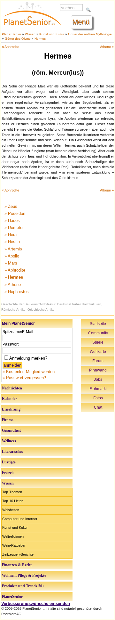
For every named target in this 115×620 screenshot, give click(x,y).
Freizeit (8, 472)
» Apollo (11, 256)
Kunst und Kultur (51, 34)
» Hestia (12, 241)
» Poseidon (14, 213)
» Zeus (10, 206)
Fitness (7, 420)
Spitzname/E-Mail (18, 332)
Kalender (9, 398)
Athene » (107, 47)
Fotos (98, 398)
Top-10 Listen (12, 501)
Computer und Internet (19, 519)
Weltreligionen (13, 536)
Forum (97, 361)
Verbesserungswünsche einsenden (35, 603)
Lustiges (9, 462)
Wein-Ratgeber (14, 545)
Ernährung (11, 409)
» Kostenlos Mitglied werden (29, 371)
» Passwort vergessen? (24, 377)
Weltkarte (98, 351)
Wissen (30, 34)
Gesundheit (11, 430)
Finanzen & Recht (17, 565)
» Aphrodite (14, 270)
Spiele (97, 342)
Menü (80, 22)
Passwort (11, 344)
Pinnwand (98, 370)
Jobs (98, 379)
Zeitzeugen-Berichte (18, 554)
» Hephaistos (16, 291)
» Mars (10, 263)
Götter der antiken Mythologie (90, 34)
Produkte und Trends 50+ (23, 586)
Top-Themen (12, 492)
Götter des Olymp (18, 38)
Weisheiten (10, 510)
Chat (98, 407)
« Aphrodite (10, 47)
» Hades (12, 220)
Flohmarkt (98, 389)
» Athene (12, 284)
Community (98, 333)
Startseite (98, 324)
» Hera (10, 234)
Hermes (40, 38)
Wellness (9, 441)
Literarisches (12, 451)
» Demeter (14, 227)
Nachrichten (12, 388)
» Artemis (13, 249)
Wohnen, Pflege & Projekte (24, 575)
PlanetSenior (11, 34)
